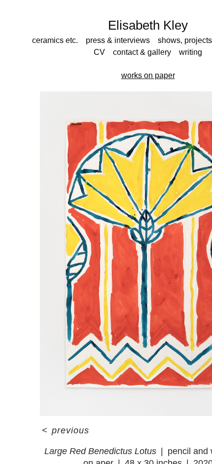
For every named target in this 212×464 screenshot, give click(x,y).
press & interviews (118, 40)
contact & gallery (142, 52)
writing (190, 52)
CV (99, 52)
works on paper (148, 75)
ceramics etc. (55, 40)
